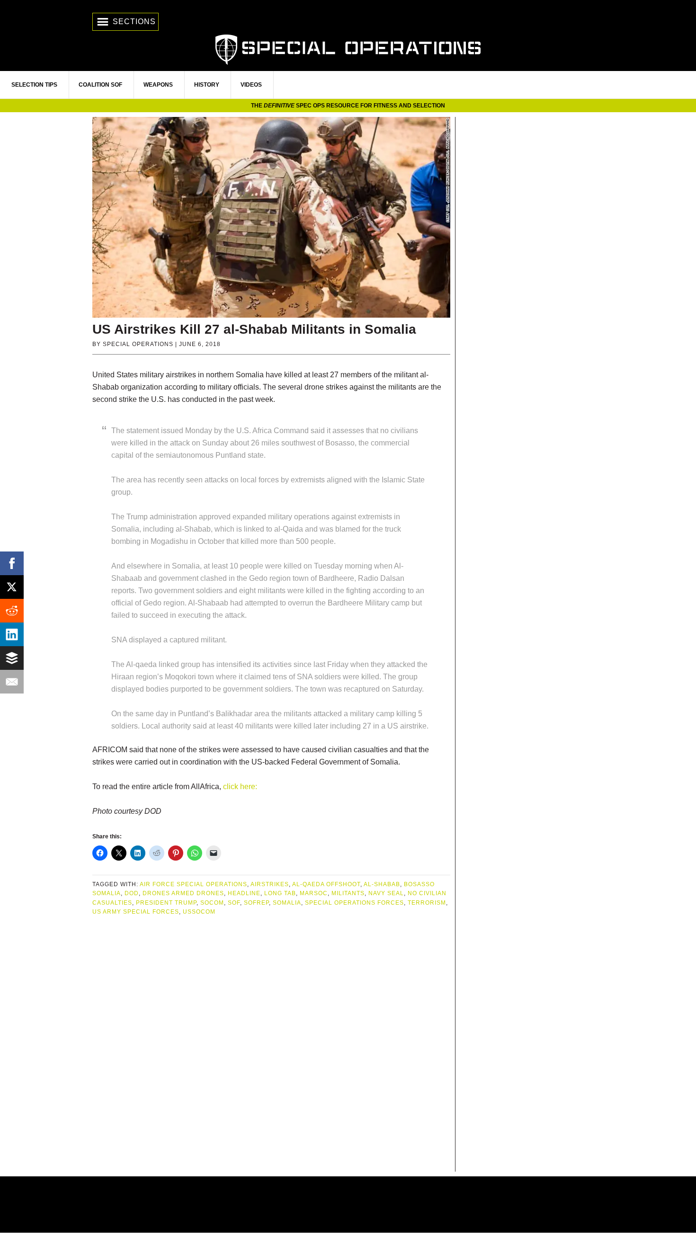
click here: (239, 787)
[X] (12, 587)
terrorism (427, 902)
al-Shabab (382, 884)
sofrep (256, 902)
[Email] (12, 682)
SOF (234, 902)
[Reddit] (12, 610)
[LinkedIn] (12, 634)
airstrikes (269, 884)
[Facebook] (12, 563)
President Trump (166, 902)
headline (244, 893)
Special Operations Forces (354, 902)
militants (348, 893)
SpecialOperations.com (348, 48)
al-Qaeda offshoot (326, 884)
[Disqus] (271, 1044)
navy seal (386, 893)
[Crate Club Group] (348, 1204)
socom (212, 902)
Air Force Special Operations (193, 884)
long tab (280, 893)
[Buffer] (12, 658)
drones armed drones (183, 893)
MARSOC (314, 893)
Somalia (287, 902)
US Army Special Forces (135, 911)
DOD (132, 893)
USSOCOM (199, 911)
